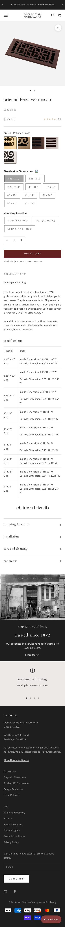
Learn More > (32, 654)
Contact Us (10, 771)
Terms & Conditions (14, 836)
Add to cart (33, 253)
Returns (8, 818)
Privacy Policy (11, 842)
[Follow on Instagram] (5, 892)
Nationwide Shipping (32, 679)
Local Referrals (12, 795)
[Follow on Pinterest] (15, 892)
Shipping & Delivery (14, 812)
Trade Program (12, 830)
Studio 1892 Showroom (17, 783)
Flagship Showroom (15, 777)
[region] (32, 680)
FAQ (6, 806)
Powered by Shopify (46, 902)
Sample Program (13, 824)
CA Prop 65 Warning (15, 282)
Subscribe (16, 878)
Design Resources (13, 789)
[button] (51, 919)
